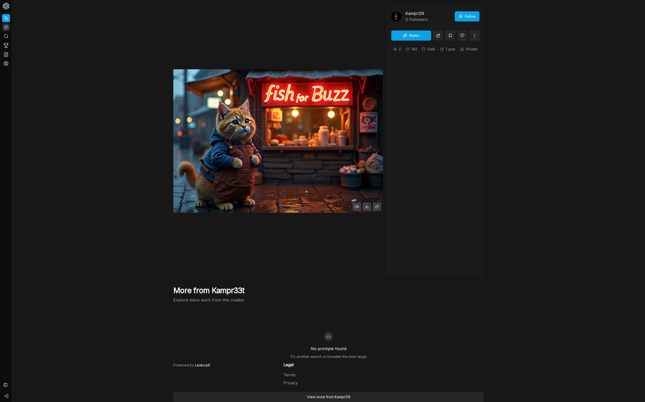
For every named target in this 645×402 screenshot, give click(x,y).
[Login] (6, 396)
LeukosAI (202, 365)
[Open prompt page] (438, 35)
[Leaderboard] (6, 45)
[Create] (6, 18)
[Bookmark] (450, 35)
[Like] (462, 35)
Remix (414, 35)
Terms (289, 374)
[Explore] (6, 27)
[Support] (6, 63)
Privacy (290, 382)
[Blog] (6, 54)
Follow (470, 16)
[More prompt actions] (474, 35)
